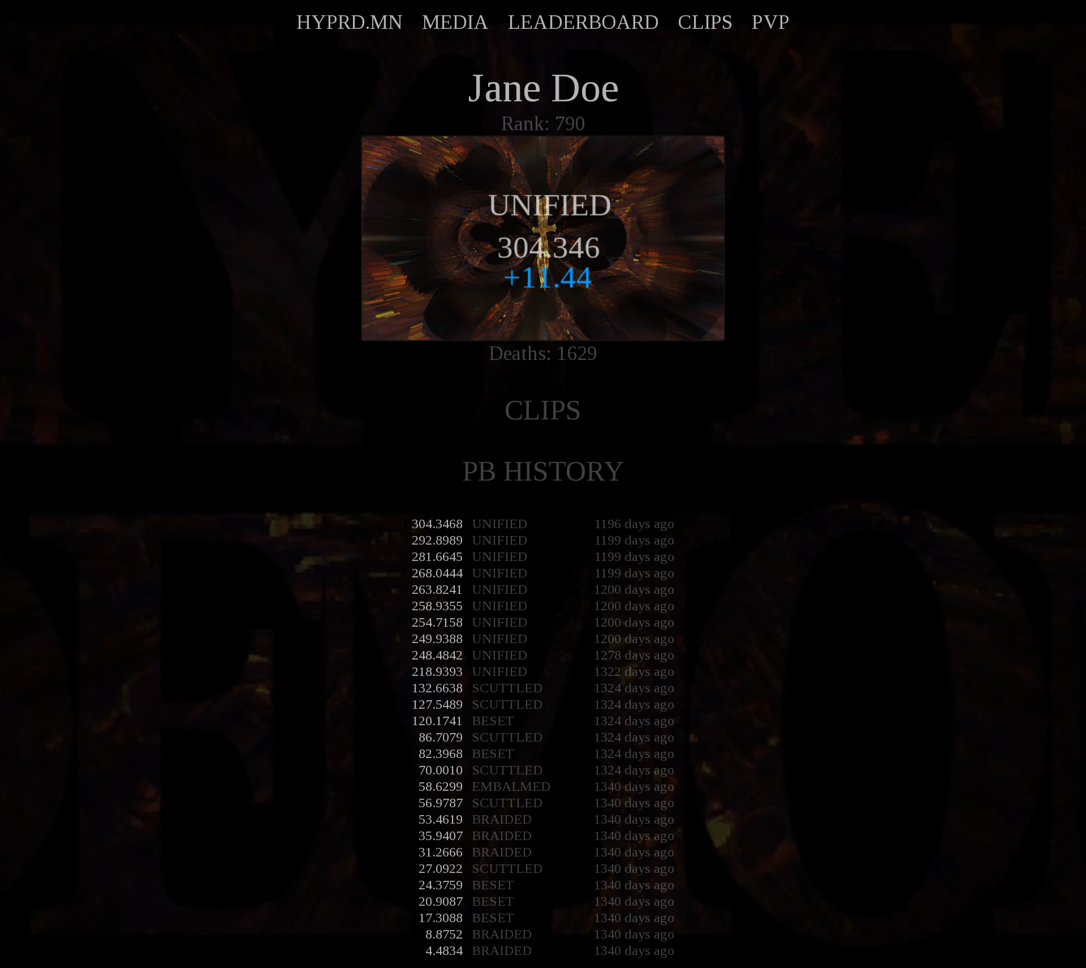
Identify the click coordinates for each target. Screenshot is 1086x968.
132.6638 (437, 687)
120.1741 (437, 720)
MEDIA (455, 22)
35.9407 (441, 835)
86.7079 (441, 737)
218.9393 (437, 671)
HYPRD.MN (349, 22)
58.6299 (441, 786)
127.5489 (437, 704)
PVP (771, 22)
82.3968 (441, 753)
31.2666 (441, 852)
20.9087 (441, 901)
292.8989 (437, 540)
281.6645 (437, 556)
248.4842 (437, 655)
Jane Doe (543, 87)
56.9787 (441, 802)
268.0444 (437, 573)
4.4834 (444, 950)
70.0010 (441, 770)
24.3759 (441, 884)
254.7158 (437, 622)
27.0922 (441, 868)
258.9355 (437, 605)
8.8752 (444, 934)
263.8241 (437, 589)
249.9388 (437, 638)
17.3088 (441, 917)
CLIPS (705, 22)
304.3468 (437, 523)
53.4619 (441, 819)
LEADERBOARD (583, 22)
